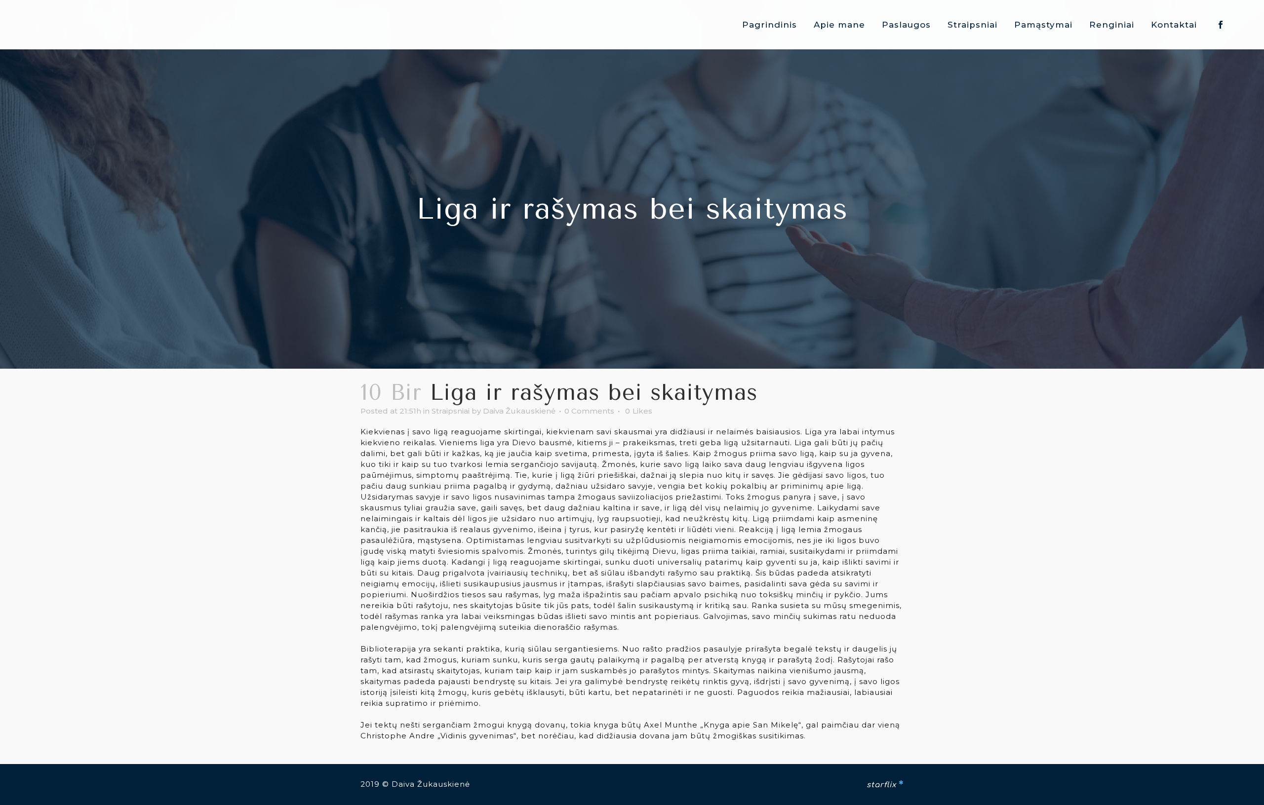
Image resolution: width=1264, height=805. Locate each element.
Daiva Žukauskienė (519, 411)
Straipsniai (451, 411)
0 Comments (589, 411)
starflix (881, 785)
